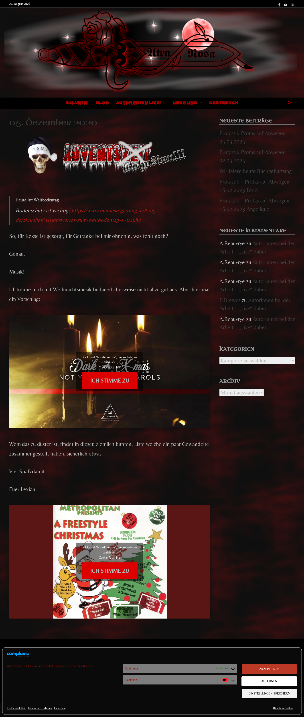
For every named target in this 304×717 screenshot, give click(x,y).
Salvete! (77, 103)
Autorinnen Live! (138, 103)
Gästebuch (223, 103)
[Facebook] (280, 4)
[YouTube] (286, 4)
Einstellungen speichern (269, 693)
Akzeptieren (269, 669)
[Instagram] (292, 4)
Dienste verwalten (283, 708)
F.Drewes (229, 300)
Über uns (185, 103)
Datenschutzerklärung (40, 708)
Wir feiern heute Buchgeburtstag (255, 171)
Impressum (59, 708)
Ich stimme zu (109, 380)
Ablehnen (269, 681)
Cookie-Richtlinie (16, 708)
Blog (102, 103)
